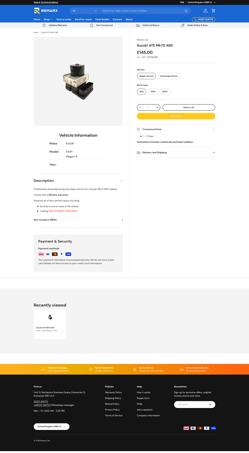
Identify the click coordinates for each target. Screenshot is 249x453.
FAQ (182, 2)
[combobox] (130, 10)
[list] (78, 81)
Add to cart (189, 107)
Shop (47, 19)
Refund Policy (112, 403)
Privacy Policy (112, 409)
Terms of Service (113, 415)
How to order (64, 19)
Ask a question (144, 409)
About (129, 19)
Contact (117, 19)
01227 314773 (41, 401)
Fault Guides (102, 19)
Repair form (143, 398)
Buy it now (176, 116)
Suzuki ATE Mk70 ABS (49, 32)
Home (37, 19)
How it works (143, 392)
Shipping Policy (113, 398)
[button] (213, 10)
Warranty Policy (113, 392)
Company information (148, 415)
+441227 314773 (42, 405)
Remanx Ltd (142, 39)
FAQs (139, 403)
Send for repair (83, 19)
